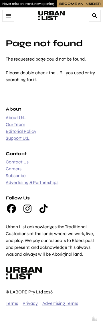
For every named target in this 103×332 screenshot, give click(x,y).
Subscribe (16, 175)
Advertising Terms (60, 303)
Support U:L (17, 138)
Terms (12, 303)
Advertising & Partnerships (32, 182)
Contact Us (17, 162)
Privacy (30, 303)
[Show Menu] (8, 16)
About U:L (16, 117)
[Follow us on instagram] (27, 208)
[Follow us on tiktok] (43, 208)
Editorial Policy (21, 131)
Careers (13, 168)
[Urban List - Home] (51, 15)
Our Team (15, 124)
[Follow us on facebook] (11, 208)
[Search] (95, 16)
